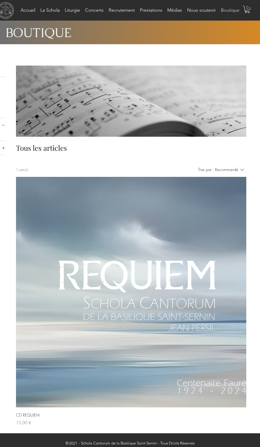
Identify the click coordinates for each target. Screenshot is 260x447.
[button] (50, 10)
